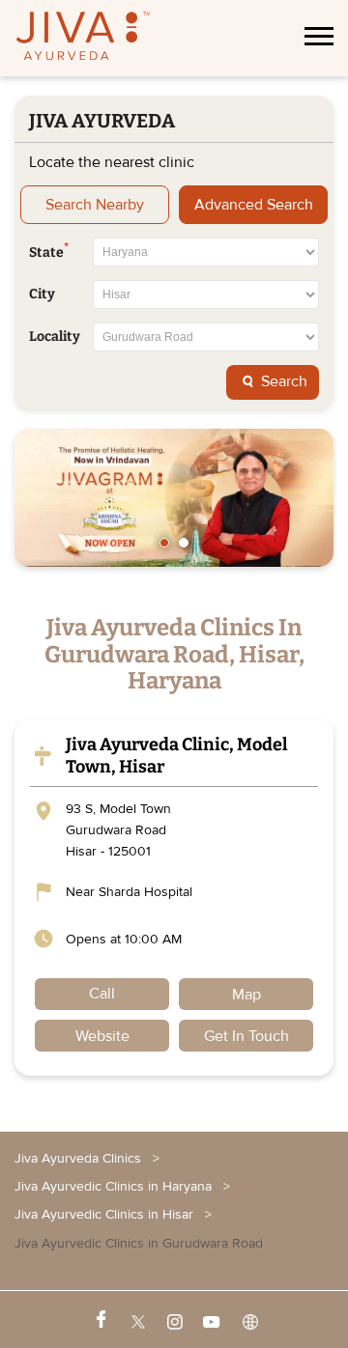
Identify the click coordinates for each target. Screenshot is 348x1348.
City (42, 294)
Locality (54, 337)
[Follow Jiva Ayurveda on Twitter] (136, 1320)
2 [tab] (183, 543)
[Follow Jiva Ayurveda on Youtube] (210, 1320)
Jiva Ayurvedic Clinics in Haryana (113, 1186)
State (49, 251)
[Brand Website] (248, 1320)
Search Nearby (94, 204)
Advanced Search (253, 204)
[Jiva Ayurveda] (83, 38)
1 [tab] (164, 543)
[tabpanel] (174, 498)
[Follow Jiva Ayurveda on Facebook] (99, 1320)
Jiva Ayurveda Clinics (79, 1158)
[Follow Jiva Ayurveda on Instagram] (173, 1320)
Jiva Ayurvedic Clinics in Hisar (103, 1214)
